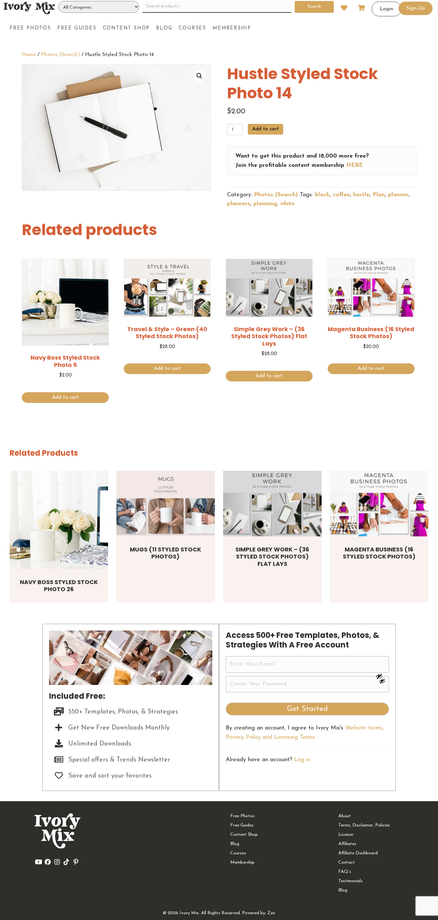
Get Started (307, 709)
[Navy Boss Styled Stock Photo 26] (59, 520)
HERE (354, 165)
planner (398, 195)
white (287, 204)
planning (265, 204)
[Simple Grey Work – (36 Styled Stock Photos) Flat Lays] (272, 503)
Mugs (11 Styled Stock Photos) (165, 553)
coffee (341, 195)
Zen (271, 913)
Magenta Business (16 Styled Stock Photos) (379, 553)
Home (29, 54)
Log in (302, 760)
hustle (361, 195)
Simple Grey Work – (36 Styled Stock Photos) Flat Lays (272, 556)
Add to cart (265, 129)
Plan (379, 195)
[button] (199, 76)
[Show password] (382, 676)
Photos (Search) (60, 54)
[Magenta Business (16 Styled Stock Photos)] (379, 503)
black (322, 195)
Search (314, 6)
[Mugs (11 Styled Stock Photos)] (165, 503)
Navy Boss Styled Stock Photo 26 (59, 585)
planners (238, 204)
